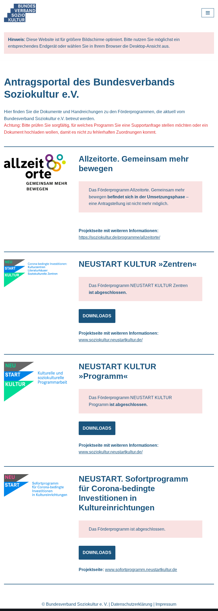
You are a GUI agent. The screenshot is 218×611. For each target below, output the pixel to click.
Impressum (166, 604)
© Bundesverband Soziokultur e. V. (75, 604)
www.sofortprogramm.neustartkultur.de (141, 569)
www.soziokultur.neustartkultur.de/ (110, 340)
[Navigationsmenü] (208, 12)
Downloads (97, 316)
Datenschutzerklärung (131, 604)
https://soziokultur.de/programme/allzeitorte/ (119, 237)
